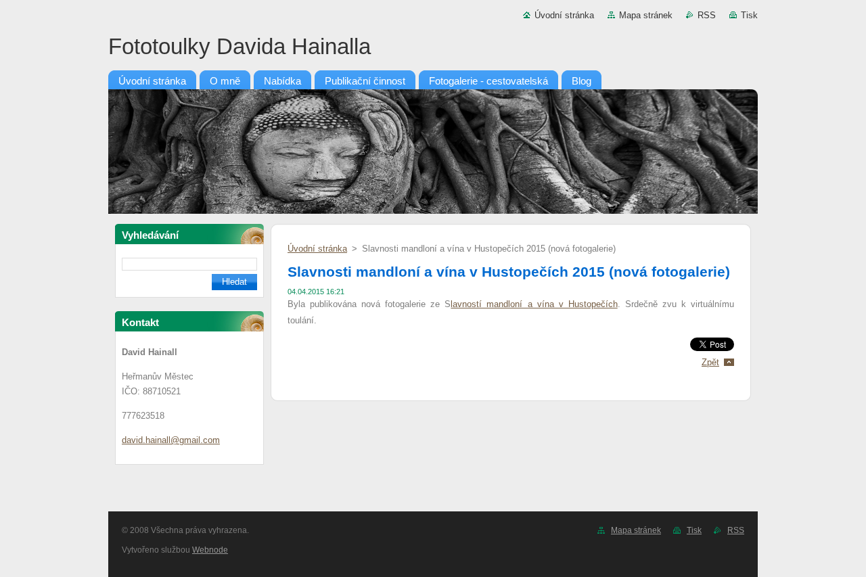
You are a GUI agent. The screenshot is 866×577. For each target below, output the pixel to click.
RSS (707, 15)
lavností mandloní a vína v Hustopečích (534, 304)
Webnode (210, 550)
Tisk (749, 15)
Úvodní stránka (564, 15)
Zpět (710, 362)
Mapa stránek (646, 15)
